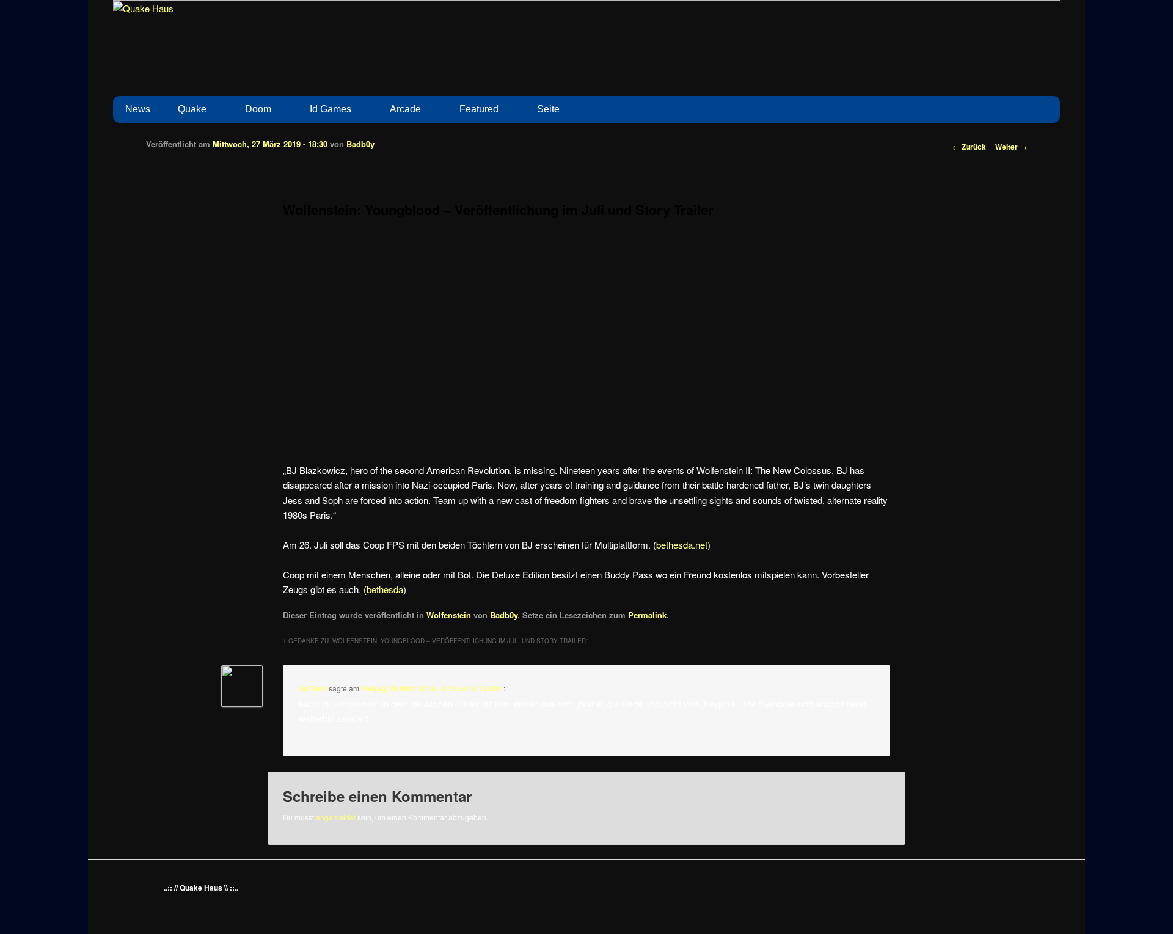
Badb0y (360, 144)
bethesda (385, 589)
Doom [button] (258, 109)
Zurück (969, 146)
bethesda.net (681, 544)
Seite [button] (548, 109)
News (137, 109)
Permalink (647, 615)
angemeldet (336, 817)
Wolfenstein (448, 615)
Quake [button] (192, 109)
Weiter (1011, 146)
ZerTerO (313, 688)
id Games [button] (330, 109)
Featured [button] (479, 109)
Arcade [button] (405, 109)
